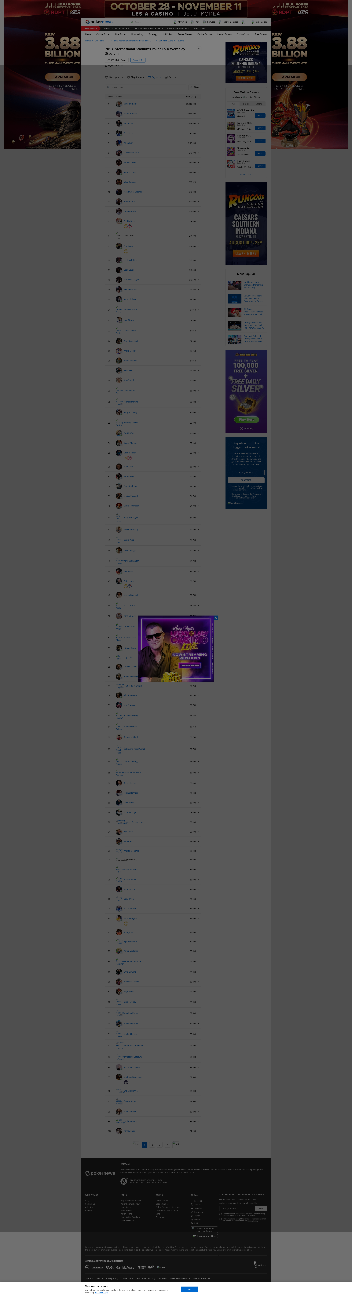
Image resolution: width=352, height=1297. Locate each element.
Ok (189, 1289)
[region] (176, 1289)
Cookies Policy (101, 1292)
